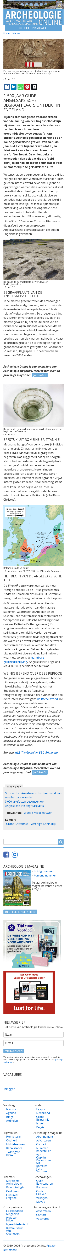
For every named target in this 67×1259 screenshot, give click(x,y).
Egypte (40, 1109)
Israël (39, 1123)
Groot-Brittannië (17, 824)
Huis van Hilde (11, 1219)
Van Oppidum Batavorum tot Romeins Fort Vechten (43, 1163)
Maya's (40, 1201)
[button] (33, 28)
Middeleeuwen (13, 1144)
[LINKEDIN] (13, 87)
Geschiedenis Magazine (13, 1212)
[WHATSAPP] (20, 87)
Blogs (10, 1117)
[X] (34, 87)
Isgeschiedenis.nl (13, 1224)
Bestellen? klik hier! (20, 912)
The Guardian (29, 752)
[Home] (33, 17)
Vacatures (42, 1218)
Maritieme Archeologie (13, 1182)
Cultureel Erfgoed (12, 1196)
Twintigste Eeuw (13, 1153)
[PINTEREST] (27, 87)
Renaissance (13, 1148)
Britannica (51, 752)
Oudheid (11, 1140)
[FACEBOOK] (7, 87)
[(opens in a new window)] (7, 856)
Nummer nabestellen (43, 1149)
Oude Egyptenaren (43, 1182)
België (40, 1127)
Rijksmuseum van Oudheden (13, 1230)
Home (6, 33)
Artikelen (12, 1120)
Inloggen (9, 1089)
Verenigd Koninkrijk (43, 824)
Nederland (43, 1113)
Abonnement (43, 1136)
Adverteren (43, 1140)
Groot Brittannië (42, 1118)
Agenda (11, 1113)
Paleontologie (13, 1187)
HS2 (17, 752)
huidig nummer (44, 871)
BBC (41, 752)
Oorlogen (12, 1191)
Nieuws (16, 33)
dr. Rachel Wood (47, 699)
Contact (41, 1144)
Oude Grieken (41, 1192)
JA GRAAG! (39, 375)
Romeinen (42, 1187)
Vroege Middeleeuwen (38, 813)
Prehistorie (13, 1136)
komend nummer (45, 875)
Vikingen (42, 1198)
